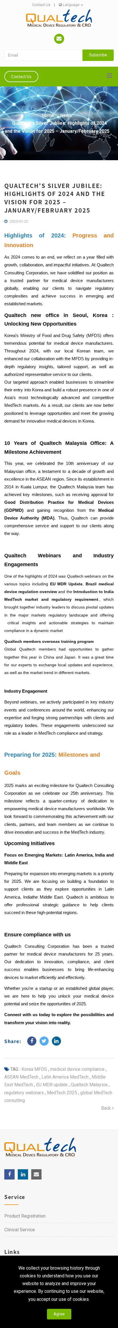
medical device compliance (77, 1069)
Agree (59, 1314)
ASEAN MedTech (21, 1077)
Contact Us (41, 5)
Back (106, 1108)
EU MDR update (51, 1084)
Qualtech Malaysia (88, 1084)
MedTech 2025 (61, 1092)
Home (48, 115)
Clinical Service (19, 1229)
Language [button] (71, 5)
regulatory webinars (24, 1092)
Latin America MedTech (64, 1077)
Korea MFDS (34, 1069)
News (66, 115)
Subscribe (98, 55)
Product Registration (25, 1216)
